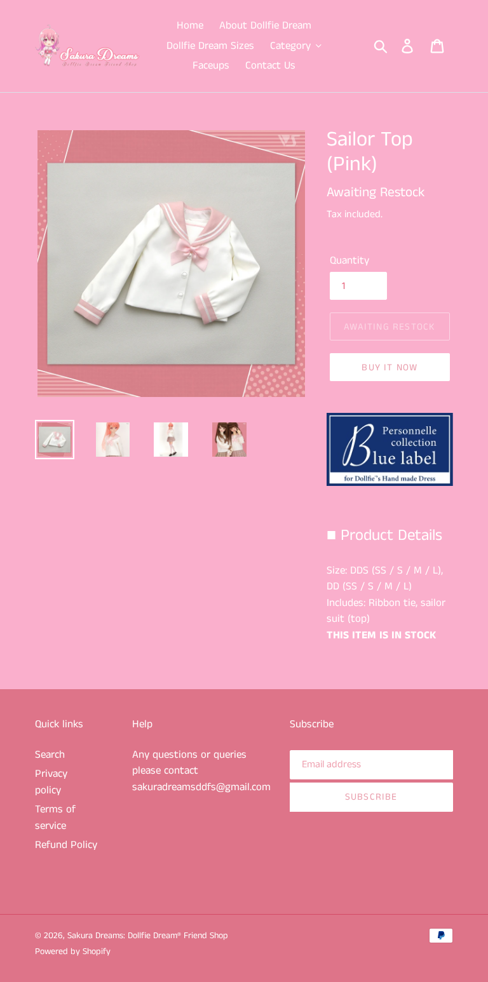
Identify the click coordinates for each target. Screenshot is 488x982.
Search (50, 754)
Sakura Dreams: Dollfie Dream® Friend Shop (147, 935)
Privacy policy (51, 782)
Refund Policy (66, 844)
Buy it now (389, 367)
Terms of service (55, 817)
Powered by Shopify (73, 951)
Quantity (349, 260)
